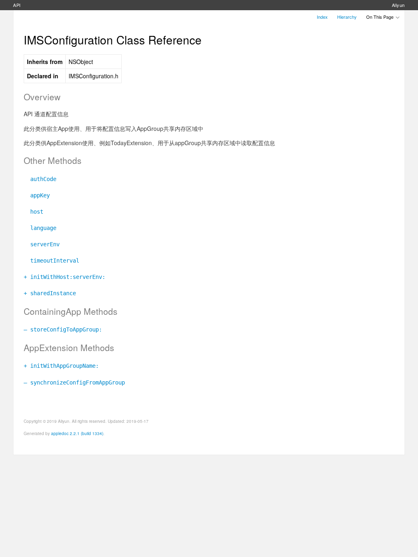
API (17, 5)
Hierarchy (347, 16)
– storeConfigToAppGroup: (63, 329)
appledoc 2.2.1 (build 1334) (77, 433)
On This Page (380, 16)
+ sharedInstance (50, 293)
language (40, 228)
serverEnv (42, 244)
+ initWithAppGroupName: (61, 365)
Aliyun (398, 5)
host (33, 211)
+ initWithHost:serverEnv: (64, 277)
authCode (40, 179)
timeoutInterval (51, 260)
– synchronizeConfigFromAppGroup (74, 382)
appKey (37, 195)
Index (322, 16)
